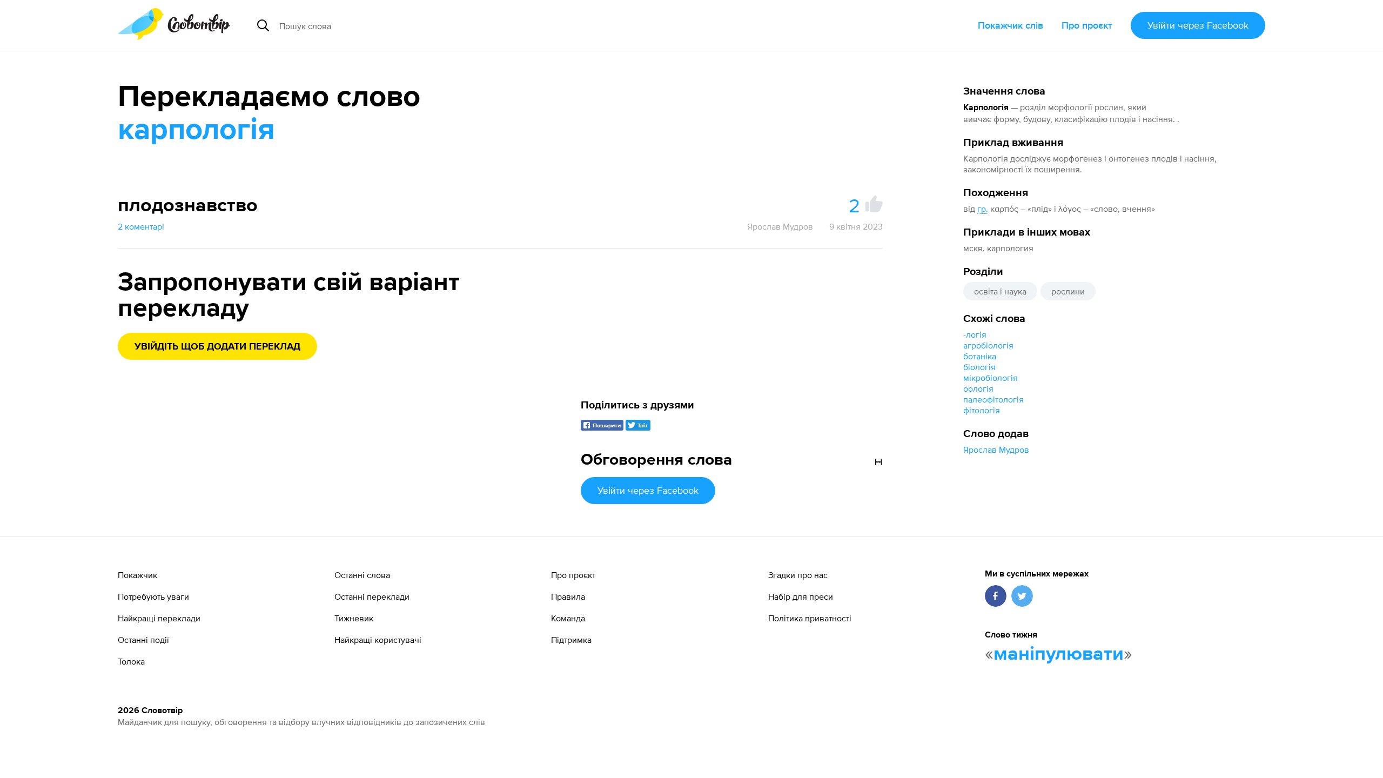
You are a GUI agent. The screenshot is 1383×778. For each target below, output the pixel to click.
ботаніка (979, 356)
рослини (1068, 291)
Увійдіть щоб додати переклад (217, 347)
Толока (131, 661)
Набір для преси (800, 596)
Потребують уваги (153, 596)
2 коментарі (141, 226)
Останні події (143, 640)
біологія (979, 367)
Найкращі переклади (159, 618)
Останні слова (362, 575)
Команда (568, 618)
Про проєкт (1087, 25)
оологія (978, 388)
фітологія (981, 410)
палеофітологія (993, 399)
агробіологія (988, 345)
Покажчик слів (1010, 25)
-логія (974, 334)
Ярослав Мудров (996, 449)
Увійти (1197, 25)
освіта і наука (1000, 291)
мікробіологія (990, 378)
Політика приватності (809, 618)
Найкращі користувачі (377, 640)
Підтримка (571, 640)
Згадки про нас (798, 575)
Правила (568, 596)
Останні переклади (371, 596)
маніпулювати (1058, 654)
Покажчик (137, 575)
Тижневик (353, 618)
